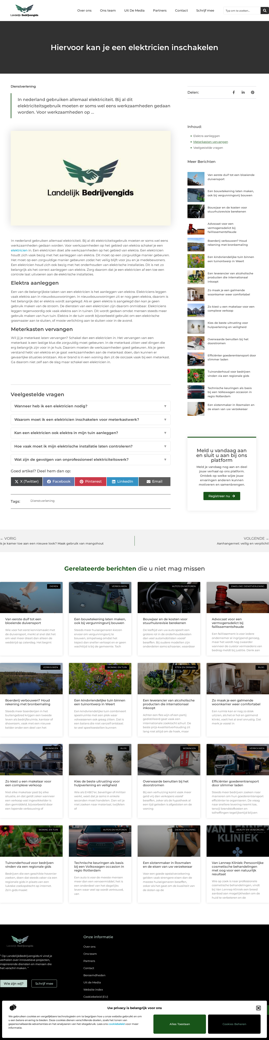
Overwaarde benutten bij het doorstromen (166, 783)
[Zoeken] (265, 10)
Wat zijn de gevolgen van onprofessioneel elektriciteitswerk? (90, 459)
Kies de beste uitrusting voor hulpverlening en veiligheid (97, 783)
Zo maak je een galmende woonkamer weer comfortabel (236, 702)
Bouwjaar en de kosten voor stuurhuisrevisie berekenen (165, 621)
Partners (160, 10)
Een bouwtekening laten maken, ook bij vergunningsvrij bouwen (100, 621)
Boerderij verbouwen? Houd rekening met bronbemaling (27, 702)
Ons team (108, 10)
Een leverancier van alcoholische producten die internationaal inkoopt (230, 277)
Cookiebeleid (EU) (95, 996)
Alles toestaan (180, 1024)
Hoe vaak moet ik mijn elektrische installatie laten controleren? (90, 446)
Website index (93, 989)
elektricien (19, 250)
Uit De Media (134, 10)
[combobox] (242, 10)
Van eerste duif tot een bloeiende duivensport (23, 621)
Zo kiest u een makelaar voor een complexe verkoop (28, 783)
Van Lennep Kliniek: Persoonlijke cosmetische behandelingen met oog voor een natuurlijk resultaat (238, 868)
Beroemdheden (94, 975)
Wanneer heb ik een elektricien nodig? (90, 406)
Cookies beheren (234, 1024)
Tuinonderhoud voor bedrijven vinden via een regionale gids (29, 865)
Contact (181, 10)
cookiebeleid (116, 1023)
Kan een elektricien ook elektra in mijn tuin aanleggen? (90, 433)
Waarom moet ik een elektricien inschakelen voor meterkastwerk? (90, 419)
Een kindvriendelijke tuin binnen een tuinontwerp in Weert (99, 702)
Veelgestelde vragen (208, 148)
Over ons (84, 10)
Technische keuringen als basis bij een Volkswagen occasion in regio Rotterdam (230, 392)
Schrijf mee (205, 10)
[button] (258, 1008)
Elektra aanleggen (206, 136)
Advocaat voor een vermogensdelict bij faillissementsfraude (222, 228)
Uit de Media (92, 982)
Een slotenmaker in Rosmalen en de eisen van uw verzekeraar (167, 865)
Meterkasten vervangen (210, 142)
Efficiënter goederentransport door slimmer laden (235, 783)
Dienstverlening (23, 86)
